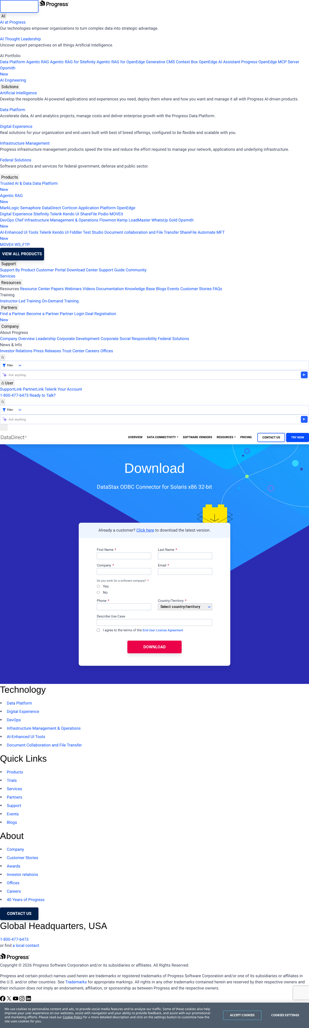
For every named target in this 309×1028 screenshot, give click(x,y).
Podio (103, 214)
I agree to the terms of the (142, 630)
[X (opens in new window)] (9, 1000)
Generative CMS (160, 62)
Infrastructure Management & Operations (61, 220)
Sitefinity (41, 214)
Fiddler (76, 232)
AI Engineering (13, 80)
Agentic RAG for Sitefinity (72, 62)
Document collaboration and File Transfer (141, 232)
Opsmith (7, 71)
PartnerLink (33, 389)
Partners (9, 307)
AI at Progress (13, 22)
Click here (145, 530)
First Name (105, 550)
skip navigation (19, 6)
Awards (13, 866)
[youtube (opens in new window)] (16, 1000)
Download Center (82, 270)
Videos (89, 289)
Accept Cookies (242, 1015)
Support (8, 263)
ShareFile (88, 214)
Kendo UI (71, 214)
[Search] (2, 357)
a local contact (25, 945)
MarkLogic (9, 208)
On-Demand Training (60, 301)
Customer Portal (51, 270)
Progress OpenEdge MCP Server (270, 62)
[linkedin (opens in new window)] (28, 1000)
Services (7, 276)
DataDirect (51, 208)
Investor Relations (16, 351)
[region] (154, 1015)
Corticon (69, 208)
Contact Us (271, 437)
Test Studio (93, 232)
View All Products (22, 254)
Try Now (297, 437)
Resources (11, 282)
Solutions (10, 86)
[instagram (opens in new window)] (22, 1000)
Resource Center (35, 289)
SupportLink (11, 389)
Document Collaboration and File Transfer (44, 745)
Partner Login (72, 313)
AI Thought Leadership (20, 39)
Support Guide (112, 270)
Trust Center (73, 351)
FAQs (217, 289)
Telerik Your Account (63, 389)
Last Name (166, 550)
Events (173, 289)
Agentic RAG (37, 62)
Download (154, 646)
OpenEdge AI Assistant (219, 62)
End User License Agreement (163, 630)
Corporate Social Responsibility (129, 338)
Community (136, 270)
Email (162, 565)
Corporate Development (78, 338)
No (105, 593)
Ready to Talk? (43, 395)
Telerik (56, 214)
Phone (102, 601)
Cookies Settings (285, 1015)
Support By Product (17, 270)
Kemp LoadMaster (133, 220)
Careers (92, 351)
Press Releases (47, 351)
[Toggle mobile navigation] (4, 427)
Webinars (73, 289)
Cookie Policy (72, 1017)
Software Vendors (197, 437)
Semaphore (30, 208)
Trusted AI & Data (16, 183)
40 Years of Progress (26, 899)
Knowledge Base (140, 289)
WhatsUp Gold (164, 220)
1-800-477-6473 (14, 395)
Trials (12, 780)
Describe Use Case (111, 616)
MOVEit (116, 214)
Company (10, 326)
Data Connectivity (161, 437)
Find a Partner (12, 313)
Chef (19, 220)
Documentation (110, 289)
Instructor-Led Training (20, 301)
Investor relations (22, 874)
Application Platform (97, 208)
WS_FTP (22, 244)
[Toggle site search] (2, 402)
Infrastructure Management (25, 143)
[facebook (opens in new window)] (3, 1000)
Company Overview (17, 338)
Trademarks (76, 982)
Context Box (187, 62)
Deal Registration (58, 316)
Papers (57, 289)
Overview (135, 437)
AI (3, 16)
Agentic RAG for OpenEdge (121, 62)
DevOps (7, 220)
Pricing (246, 437)
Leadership (46, 338)
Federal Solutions (15, 160)
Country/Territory (171, 601)
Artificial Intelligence (18, 93)
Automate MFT (112, 235)
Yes (105, 586)
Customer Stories (196, 289)
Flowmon (107, 220)
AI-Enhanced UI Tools (19, 232)
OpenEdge (126, 208)
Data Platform (12, 62)
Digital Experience (16, 126)
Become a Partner (42, 313)
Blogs (161, 289)
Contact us (19, 913)
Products (9, 177)
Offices (106, 351)
